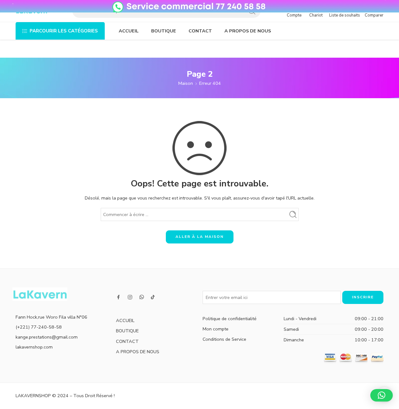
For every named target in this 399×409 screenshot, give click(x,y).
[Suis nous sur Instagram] (130, 297)
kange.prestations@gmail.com (47, 337)
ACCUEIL (129, 31)
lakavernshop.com (34, 347)
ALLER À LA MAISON (199, 236)
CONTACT (200, 31)
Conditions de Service (224, 339)
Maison (185, 83)
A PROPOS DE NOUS (247, 31)
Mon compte (215, 329)
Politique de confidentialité (230, 318)
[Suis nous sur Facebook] (118, 297)
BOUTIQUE (163, 31)
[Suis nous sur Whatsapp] (141, 297)
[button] (381, 395)
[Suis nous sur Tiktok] (153, 297)
